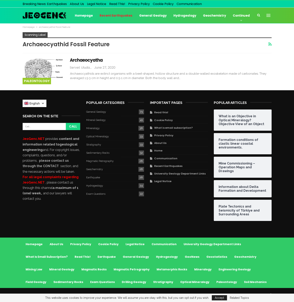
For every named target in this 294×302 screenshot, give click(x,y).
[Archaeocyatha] (44, 70)
